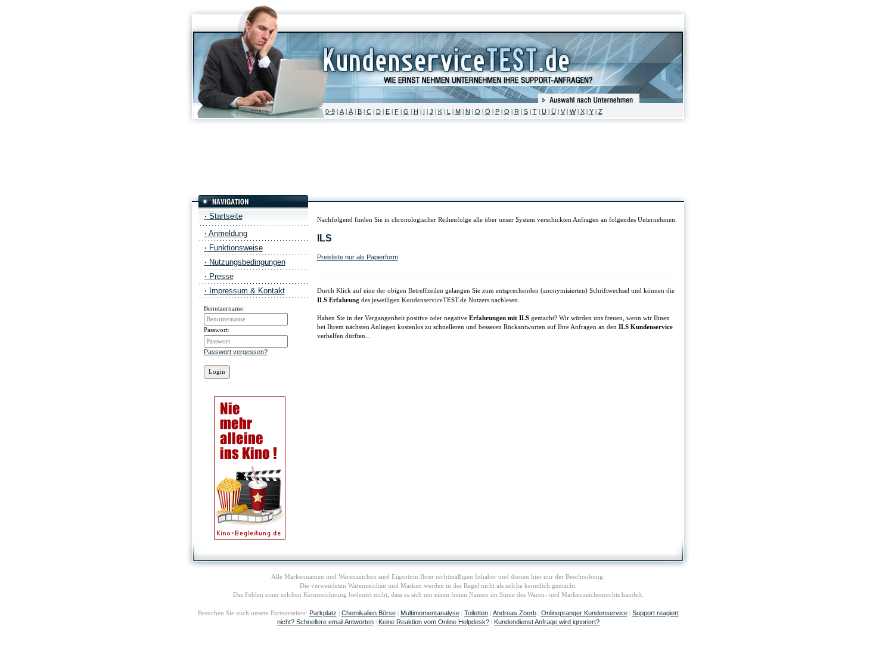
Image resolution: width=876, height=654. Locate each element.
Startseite (223, 216)
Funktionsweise (233, 247)
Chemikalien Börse (368, 612)
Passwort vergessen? (236, 351)
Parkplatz (323, 612)
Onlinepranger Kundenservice (584, 612)
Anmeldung (225, 233)
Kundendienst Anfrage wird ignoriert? (546, 621)
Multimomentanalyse (429, 612)
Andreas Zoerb (514, 612)
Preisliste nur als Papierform (357, 257)
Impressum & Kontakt (244, 290)
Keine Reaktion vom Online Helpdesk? (433, 621)
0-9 (330, 111)
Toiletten (476, 612)
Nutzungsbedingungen (244, 262)
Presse (219, 276)
